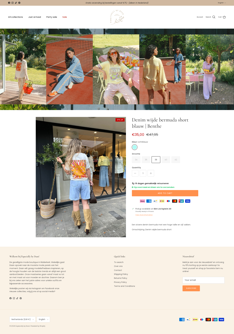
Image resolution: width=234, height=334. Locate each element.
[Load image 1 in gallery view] (81, 177)
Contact (118, 270)
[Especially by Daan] (117, 17)
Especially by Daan (23, 326)
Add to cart (165, 193)
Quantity (136, 167)
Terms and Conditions (124, 286)
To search (118, 262)
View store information (144, 215)
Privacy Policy (120, 282)
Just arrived (34, 17)
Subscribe (191, 288)
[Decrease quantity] (135, 173)
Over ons (118, 266)
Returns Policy (120, 278)
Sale (64, 17)
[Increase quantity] (151, 173)
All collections (15, 17)
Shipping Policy (121, 274)
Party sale (51, 17)
